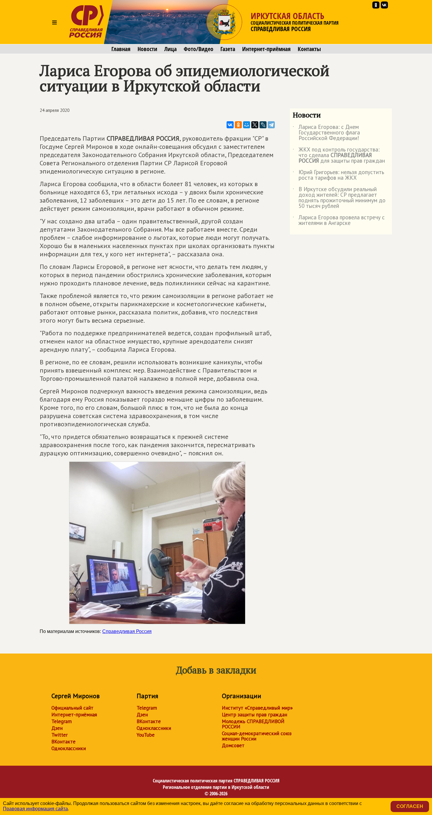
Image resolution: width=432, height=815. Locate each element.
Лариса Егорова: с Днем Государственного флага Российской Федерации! (326, 133)
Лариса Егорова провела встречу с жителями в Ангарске (339, 220)
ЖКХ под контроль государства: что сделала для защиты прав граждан (339, 155)
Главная (120, 49)
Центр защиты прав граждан (254, 714)
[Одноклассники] (238, 124)
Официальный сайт (72, 707)
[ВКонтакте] (230, 124)
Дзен (57, 728)
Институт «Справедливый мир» (257, 707)
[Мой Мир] (246, 124)
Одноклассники (68, 748)
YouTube (146, 734)
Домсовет (233, 745)
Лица (170, 49)
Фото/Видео (198, 49)
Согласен (409, 806)
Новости (147, 49)
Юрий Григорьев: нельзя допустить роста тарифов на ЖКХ (338, 175)
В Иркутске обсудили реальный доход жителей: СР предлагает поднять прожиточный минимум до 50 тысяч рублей (339, 197)
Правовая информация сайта (35, 808)
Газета (227, 49)
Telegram (61, 721)
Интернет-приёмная (266, 49)
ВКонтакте (63, 741)
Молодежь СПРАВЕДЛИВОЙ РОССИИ (253, 724)
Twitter (59, 734)
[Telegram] (271, 124)
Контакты (309, 49)
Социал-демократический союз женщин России (257, 736)
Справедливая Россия (127, 631)
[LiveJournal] (263, 124)
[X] (254, 124)
